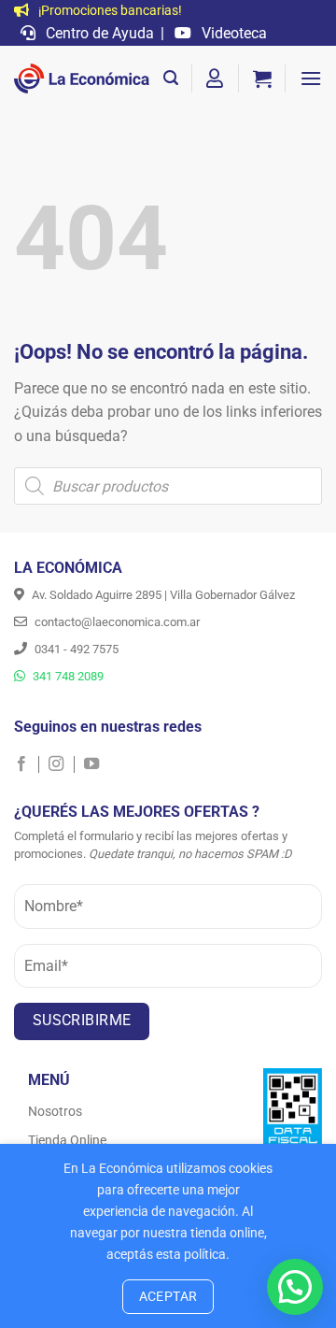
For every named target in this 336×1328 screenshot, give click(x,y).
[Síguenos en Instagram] (61, 764)
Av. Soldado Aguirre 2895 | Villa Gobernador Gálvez (162, 595)
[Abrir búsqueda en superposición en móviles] (168, 486)
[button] (170, 78)
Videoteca (232, 33)
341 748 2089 (67, 676)
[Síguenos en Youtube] (91, 764)
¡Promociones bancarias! (108, 11)
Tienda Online (67, 1140)
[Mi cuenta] (215, 78)
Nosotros (55, 1111)
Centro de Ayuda (98, 33)
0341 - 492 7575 (75, 649)
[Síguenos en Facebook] (26, 764)
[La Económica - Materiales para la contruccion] (81, 78)
